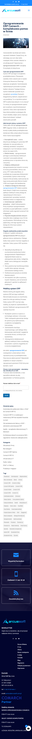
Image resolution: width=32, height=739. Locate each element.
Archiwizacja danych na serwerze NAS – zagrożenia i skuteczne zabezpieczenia (15, 436)
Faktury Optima (7, 499)
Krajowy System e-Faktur (9, 512)
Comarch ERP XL (8, 455)
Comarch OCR (16, 489)
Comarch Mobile (7, 489)
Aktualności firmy (8, 445)
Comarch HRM (19, 486)
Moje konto (21, 669)
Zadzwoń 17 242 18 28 (16, 580)
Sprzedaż (6, 529)
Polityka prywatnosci (24, 666)
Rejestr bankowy (15, 525)
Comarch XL (15, 493)
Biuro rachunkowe (8, 480)
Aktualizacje (6, 476)
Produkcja (13, 522)
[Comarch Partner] (11, 702)
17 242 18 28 (24, 4)
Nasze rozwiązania (8, 516)
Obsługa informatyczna (19, 516)
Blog (19, 661)
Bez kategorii (7, 449)
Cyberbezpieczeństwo (9, 496)
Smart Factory (24, 525)
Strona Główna (22, 645)
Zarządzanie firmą (8, 535)
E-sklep (20, 655)
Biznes (15, 480)
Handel (16, 503)
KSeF (18, 512)
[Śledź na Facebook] (13, 2)
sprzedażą (14, 94)
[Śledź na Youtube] (19, 2)
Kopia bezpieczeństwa (17, 509)
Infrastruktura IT (8, 458)
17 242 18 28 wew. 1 (10, 689)
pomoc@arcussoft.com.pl (14, 693)
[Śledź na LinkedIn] (16, 2)
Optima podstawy (18, 519)
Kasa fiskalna (7, 509)
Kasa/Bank (20, 506)
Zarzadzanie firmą (15, 532)
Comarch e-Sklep (16, 483)
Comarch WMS (7, 493)
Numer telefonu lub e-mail (12, 383)
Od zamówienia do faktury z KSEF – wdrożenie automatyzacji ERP (14, 424)
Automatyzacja (14, 476)
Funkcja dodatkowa (8, 503)
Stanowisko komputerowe (15, 529)
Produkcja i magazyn (9, 468)
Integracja (6, 506)
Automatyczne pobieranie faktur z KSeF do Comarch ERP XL (15, 410)
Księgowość (23, 512)
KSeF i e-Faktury (8, 465)
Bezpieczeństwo (23, 476)
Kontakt (20, 658)
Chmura (20, 480)
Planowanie (6, 522)
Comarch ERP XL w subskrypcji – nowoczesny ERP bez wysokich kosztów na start (15, 417)
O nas (19, 647)
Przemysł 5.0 (7, 525)
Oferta (20, 650)
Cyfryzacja (17, 496)
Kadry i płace (7, 462)
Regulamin (21, 663)
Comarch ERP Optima (10, 452)
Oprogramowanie (8, 519)
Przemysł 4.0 (20, 522)
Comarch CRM (7, 483)
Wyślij (6, 395)
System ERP (6, 532)
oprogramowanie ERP (10, 188)
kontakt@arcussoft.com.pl (12, 4)
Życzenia (16, 535)
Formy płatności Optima (18, 499)
